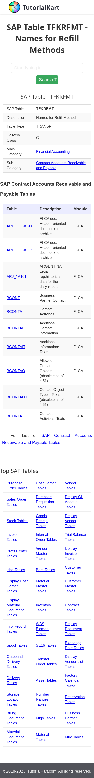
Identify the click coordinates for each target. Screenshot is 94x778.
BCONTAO (16, 371)
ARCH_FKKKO (19, 226)
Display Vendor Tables (71, 521)
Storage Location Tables (13, 699)
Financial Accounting (53, 151)
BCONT (13, 298)
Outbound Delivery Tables (15, 661)
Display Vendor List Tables (74, 661)
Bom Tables (45, 570)
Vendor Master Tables (41, 553)
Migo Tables (45, 718)
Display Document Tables (73, 629)
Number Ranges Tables (42, 699)
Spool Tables (17, 645)
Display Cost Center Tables (17, 586)
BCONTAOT (17, 397)
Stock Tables (17, 521)
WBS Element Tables (42, 629)
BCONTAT (15, 416)
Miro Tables (74, 737)
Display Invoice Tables (71, 553)
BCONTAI (15, 328)
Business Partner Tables (72, 718)
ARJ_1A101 (16, 276)
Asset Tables (46, 680)
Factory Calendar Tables (72, 680)
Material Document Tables (15, 737)
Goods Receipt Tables (42, 521)
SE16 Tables (46, 645)
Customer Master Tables (73, 586)
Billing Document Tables (15, 718)
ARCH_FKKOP (19, 250)
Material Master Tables (42, 586)
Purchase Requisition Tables (45, 502)
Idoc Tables (16, 570)
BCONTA (14, 311)
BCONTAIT (16, 347)
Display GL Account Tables (74, 502)
